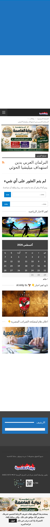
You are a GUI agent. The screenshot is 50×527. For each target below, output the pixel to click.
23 (39, 270)
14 (5, 261)
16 (39, 266)
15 (45, 266)
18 (26, 266)
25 (26, 270)
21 (5, 266)
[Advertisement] (25, 28)
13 (11, 261)
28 (5, 270)
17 (32, 266)
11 (26, 261)
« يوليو (45, 279)
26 (19, 270)
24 (32, 270)
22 (45, 270)
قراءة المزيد (26, 524)
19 (19, 266)
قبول (13, 520)
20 (11, 266)
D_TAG (35, 483)
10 (32, 261)
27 (11, 270)
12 (19, 261)
